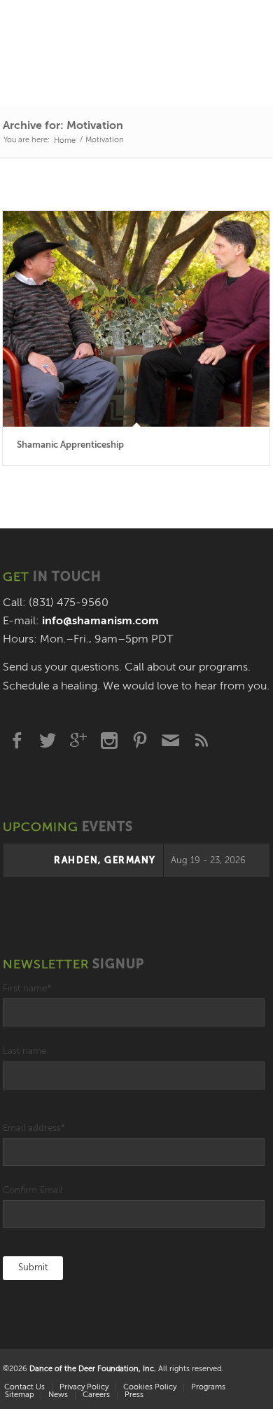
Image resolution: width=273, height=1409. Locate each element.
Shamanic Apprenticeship (70, 445)
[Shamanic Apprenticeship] (136, 319)
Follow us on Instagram (109, 741)
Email (171, 741)
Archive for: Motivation (63, 126)
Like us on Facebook (17, 741)
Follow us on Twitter (48, 741)
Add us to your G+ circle (78, 741)
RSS (202, 741)
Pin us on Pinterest (140, 741)
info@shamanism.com (100, 621)
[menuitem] (83, 1387)
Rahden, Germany (105, 860)
